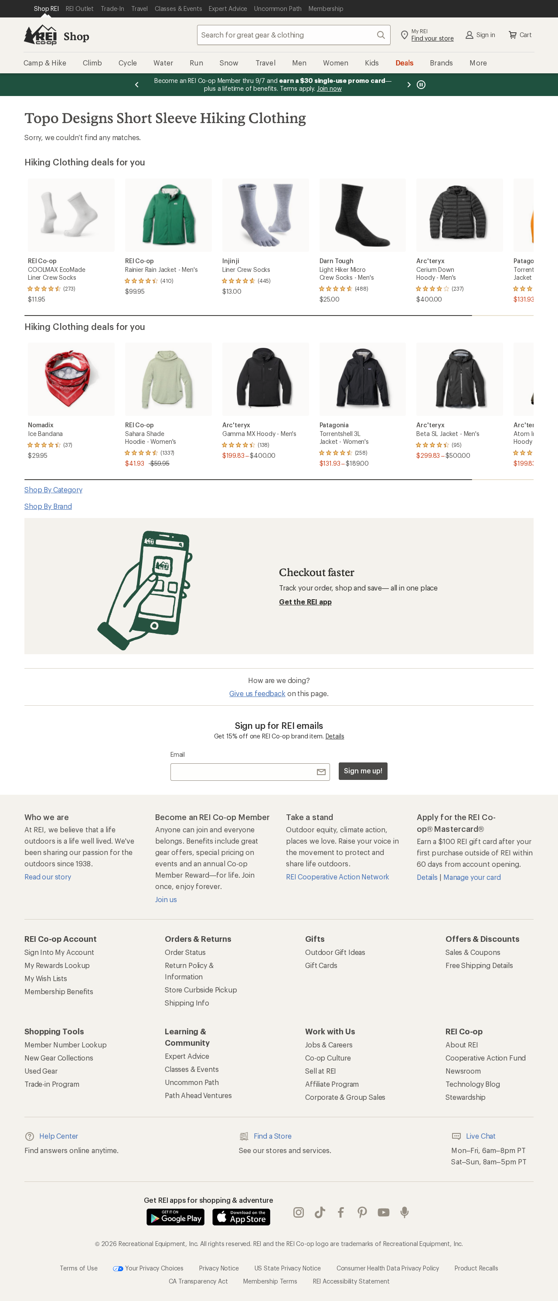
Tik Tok (320, 1212)
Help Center (58, 1136)
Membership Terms (270, 1281)
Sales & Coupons (473, 952)
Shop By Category (53, 489)
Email (177, 754)
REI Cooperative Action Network (337, 876)
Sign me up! (363, 770)
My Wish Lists (45, 978)
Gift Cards (321, 965)
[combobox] (294, 35)
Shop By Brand (48, 506)
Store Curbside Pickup (201, 989)
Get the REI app (305, 601)
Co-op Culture (328, 1058)
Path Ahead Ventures (198, 1095)
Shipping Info (187, 1003)
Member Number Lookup (65, 1044)
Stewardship (466, 1097)
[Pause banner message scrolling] (420, 85)
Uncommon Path (192, 1082)
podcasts (405, 1212)
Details (335, 736)
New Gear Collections (58, 1058)
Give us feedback (257, 693)
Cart (526, 34)
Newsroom (463, 1071)
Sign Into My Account (59, 952)
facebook (341, 1212)
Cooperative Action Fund (486, 1058)
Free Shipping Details (479, 965)
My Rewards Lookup (57, 965)
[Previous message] (137, 85)
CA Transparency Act (198, 1281)
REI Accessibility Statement (351, 1281)
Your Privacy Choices (153, 1267)
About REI (462, 1044)
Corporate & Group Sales (345, 1097)
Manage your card (471, 877)
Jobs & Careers (329, 1044)
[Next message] (409, 85)
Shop (76, 36)
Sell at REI (320, 1071)
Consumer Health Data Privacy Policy (388, 1267)
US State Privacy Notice (288, 1267)
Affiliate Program (332, 1084)
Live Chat (481, 1136)
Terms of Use (78, 1267)
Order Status (185, 952)
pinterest (362, 1212)
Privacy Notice (219, 1267)
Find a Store (273, 1136)
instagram (299, 1212)
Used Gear (41, 1071)
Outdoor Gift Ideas (335, 952)
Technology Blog (473, 1084)
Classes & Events (191, 1069)
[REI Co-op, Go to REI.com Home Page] (40, 34)
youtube (384, 1212)
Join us (166, 899)
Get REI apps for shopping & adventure (208, 1200)
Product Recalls (476, 1267)
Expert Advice (187, 1056)
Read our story (47, 876)
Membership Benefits (58, 991)
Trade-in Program (51, 1084)
